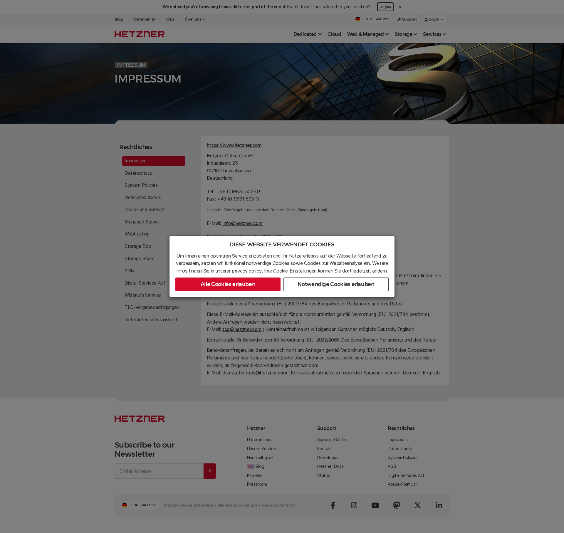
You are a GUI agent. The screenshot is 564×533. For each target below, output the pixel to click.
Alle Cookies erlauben (228, 284)
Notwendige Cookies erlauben (336, 284)
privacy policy (247, 271)
